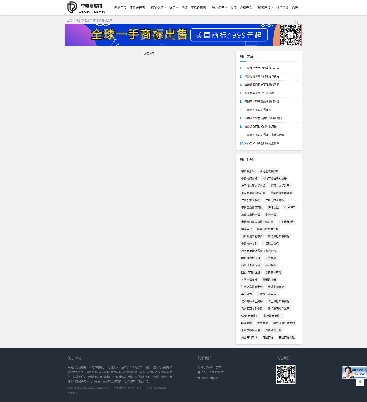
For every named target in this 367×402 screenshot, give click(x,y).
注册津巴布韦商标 (278, 301)
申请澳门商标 (249, 178)
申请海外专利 (249, 243)
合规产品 (246, 8)
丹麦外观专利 (273, 330)
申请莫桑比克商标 (252, 207)
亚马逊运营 (198, 8)
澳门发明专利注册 (278, 308)
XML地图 (72, 392)
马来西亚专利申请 (252, 308)
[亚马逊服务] (86, 13)
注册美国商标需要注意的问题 (261, 84)
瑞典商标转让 (273, 272)
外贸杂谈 (282, 8)
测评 (185, 8)
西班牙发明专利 (250, 265)
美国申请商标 (249, 279)
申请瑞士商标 (271, 243)
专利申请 (270, 214)
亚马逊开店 (137, 8)
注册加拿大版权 (250, 200)
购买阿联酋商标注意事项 (259, 93)
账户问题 (218, 8)
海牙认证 (273, 207)
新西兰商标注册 (280, 185)
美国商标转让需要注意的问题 (261, 101)
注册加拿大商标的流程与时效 (261, 68)
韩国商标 (268, 337)
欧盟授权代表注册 (268, 229)
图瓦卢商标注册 (250, 272)
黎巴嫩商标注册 (273, 316)
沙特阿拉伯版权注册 (275, 178)
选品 (172, 8)
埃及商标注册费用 (252, 301)
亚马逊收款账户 (269, 171)
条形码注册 (269, 279)
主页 (69, 20)
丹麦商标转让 (287, 221)
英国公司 (246, 294)
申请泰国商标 (276, 286)
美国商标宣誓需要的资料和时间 (263, 118)
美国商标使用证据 (281, 193)
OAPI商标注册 (249, 316)
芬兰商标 (270, 258)
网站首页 (120, 8)
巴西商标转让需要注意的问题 (258, 251)
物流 (234, 8)
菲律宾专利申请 (266, 294)
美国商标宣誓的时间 (253, 193)
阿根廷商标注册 (250, 258)
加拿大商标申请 (250, 214)
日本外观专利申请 (252, 236)
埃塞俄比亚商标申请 (253, 185)
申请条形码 (248, 171)
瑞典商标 (262, 323)
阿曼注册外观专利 (284, 323)
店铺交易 (157, 8)
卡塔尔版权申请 (250, 330)
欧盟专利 (246, 323)
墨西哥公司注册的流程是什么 (261, 143)
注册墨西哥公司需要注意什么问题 (264, 134)
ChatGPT (289, 207)
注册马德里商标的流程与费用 (261, 76)
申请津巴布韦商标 (278, 236)
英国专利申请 (249, 337)
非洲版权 (270, 265)
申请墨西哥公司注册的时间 (257, 221)
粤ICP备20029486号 (158, 387)
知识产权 (264, 8)
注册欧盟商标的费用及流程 (260, 126)
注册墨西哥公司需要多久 (259, 109)
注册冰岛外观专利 (252, 286)
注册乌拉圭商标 (274, 200)
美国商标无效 (287, 337)
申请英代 (246, 229)
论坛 (295, 8)
